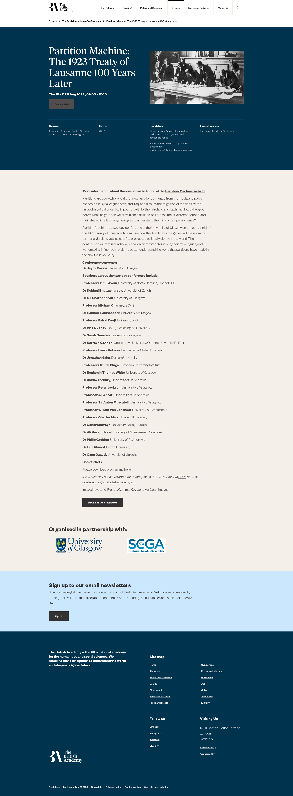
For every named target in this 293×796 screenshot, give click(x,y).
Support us (207, 664)
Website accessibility (156, 787)
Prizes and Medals (211, 671)
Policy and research (161, 677)
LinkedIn (154, 726)
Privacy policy (113, 787)
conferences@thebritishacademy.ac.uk (110, 482)
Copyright (96, 787)
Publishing (207, 677)
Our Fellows (107, 7)
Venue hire (207, 696)
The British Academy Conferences (81, 21)
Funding (127, 7)
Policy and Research (151, 7)
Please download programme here (106, 469)
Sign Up (58, 616)
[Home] (61, 7)
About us (155, 671)
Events (176, 7)
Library (205, 702)
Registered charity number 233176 (68, 787)
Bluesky (154, 745)
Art (203, 683)
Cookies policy (133, 787)
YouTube (154, 739)
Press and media (159, 702)
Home (153, 664)
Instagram (155, 733)
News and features (198, 7)
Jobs (204, 690)
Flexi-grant (156, 690)
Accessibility (207, 753)
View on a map (208, 747)
